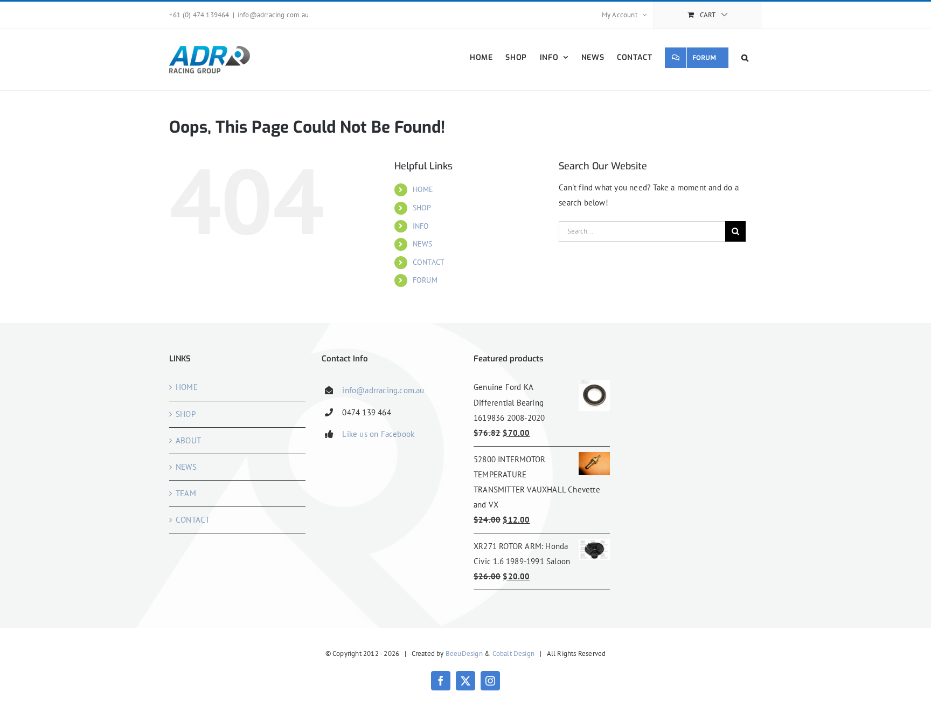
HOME (423, 189)
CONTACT (428, 262)
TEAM (186, 493)
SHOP (422, 208)
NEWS (423, 244)
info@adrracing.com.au (273, 14)
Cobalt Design (513, 653)
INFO (421, 226)
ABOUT (188, 440)
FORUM (425, 280)
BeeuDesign (464, 653)
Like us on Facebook (378, 434)
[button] (745, 57)
